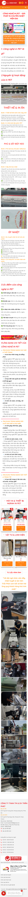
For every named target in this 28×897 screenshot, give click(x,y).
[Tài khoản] (22, 3)
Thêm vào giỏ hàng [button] (7, 528)
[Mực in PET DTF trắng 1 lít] (21, 547)
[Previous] (1, 520)
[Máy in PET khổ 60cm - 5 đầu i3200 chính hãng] (21, 514)
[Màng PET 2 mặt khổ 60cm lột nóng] (7, 547)
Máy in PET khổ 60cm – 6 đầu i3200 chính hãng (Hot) (7, 520)
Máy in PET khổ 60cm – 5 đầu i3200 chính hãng (21, 520)
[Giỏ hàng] (26, 3)
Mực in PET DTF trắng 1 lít (21, 557)
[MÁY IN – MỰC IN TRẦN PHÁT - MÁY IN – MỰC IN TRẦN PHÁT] (9, 2)
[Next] (26, 520)
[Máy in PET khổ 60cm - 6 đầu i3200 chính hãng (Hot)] (7, 514)
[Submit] (25, 7)
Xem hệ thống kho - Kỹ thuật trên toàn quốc (12, 862)
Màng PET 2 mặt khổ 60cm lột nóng (7, 557)
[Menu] (20, 3)
